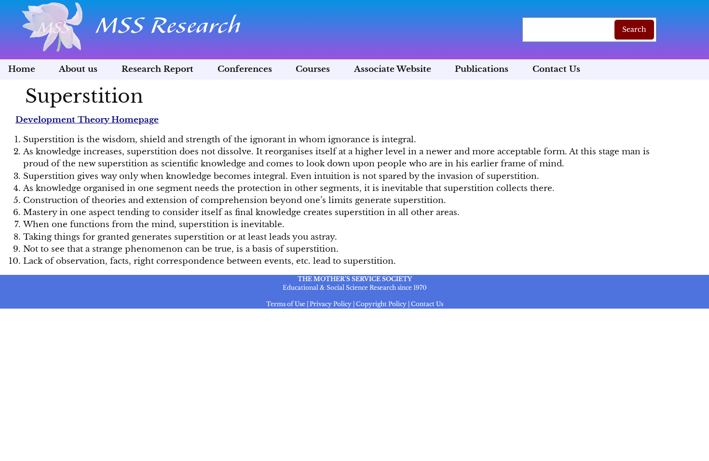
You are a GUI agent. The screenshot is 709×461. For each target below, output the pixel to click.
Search (634, 29)
